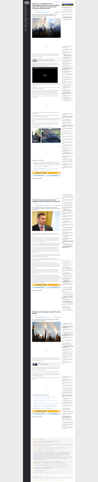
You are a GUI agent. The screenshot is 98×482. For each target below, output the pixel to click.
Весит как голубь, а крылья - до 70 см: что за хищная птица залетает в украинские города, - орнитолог (67, 403)
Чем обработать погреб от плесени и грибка (64, 463)
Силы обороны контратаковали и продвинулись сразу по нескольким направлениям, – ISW (67, 380)
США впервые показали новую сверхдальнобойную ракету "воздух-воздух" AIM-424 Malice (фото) (67, 278)
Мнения (25, 26)
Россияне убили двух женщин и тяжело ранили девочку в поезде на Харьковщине (67, 79)
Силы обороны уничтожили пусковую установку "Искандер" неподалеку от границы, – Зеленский (67, 344)
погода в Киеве (48, 170)
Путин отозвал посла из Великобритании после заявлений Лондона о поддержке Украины (67, 377)
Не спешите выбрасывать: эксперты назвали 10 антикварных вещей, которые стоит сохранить (67, 425)
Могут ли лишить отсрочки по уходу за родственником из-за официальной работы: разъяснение (67, 151)
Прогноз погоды (35, 456)
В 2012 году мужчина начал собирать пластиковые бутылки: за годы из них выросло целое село (67, 63)
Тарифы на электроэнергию (54, 453)
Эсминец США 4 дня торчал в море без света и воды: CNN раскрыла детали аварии (67, 200)
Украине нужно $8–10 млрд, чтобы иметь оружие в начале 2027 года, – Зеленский (67, 93)
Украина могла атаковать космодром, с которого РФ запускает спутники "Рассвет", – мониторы (67, 120)
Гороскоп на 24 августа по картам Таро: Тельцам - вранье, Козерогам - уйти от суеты (67, 140)
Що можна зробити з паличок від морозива (51, 463)
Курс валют (48, 453)
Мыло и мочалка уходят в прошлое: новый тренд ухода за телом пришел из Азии (67, 74)
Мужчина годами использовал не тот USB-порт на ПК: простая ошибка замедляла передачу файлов (67, 442)
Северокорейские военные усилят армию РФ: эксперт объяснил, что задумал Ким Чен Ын (67, 225)
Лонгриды (25, 27)
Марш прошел (36, 166)
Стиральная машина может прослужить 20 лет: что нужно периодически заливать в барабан (66, 307)
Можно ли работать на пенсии (37, 454)
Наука (25, 14)
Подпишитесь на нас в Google (43, 12)
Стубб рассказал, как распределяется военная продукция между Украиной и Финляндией (67, 90)
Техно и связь (26, 15)
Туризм (25, 20)
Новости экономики (36, 453)
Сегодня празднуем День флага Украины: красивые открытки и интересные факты (67, 420)
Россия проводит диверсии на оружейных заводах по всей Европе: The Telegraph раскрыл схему (67, 247)
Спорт (25, 13)
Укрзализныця (43, 454)
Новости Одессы (50, 451)
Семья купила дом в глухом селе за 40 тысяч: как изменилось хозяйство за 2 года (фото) (67, 383)
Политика (25, 9)
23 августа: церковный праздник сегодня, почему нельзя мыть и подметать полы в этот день (67, 428)
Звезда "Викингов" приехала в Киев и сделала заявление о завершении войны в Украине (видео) (67, 210)
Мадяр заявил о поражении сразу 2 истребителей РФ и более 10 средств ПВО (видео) (67, 242)
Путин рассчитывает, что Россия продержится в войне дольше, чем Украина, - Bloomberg (67, 239)
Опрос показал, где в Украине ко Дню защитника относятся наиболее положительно (47, 412)
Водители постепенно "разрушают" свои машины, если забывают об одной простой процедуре (67, 164)
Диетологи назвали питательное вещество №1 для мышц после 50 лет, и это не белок (67, 330)
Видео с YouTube (26, 23)
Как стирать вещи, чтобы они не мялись (38, 467)
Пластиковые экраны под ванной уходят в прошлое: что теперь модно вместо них (67, 414)
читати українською (57, 198)
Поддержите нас (67, 4)
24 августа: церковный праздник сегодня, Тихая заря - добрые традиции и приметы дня (67, 161)
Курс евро (45, 453)
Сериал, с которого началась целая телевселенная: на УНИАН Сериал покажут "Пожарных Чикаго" (67, 216)
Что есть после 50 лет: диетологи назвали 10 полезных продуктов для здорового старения (67, 47)
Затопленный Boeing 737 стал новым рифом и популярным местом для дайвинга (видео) (67, 197)
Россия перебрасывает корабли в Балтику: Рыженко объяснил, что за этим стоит (67, 386)
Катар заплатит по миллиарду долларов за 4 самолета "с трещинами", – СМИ (67, 12)
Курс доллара (41, 453)
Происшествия (26, 18)
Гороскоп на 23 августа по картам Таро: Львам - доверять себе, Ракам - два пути (67, 406)
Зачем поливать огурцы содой (41, 479)
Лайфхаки (34, 461)
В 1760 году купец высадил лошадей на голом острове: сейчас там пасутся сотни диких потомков (67, 236)
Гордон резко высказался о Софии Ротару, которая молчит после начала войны (67, 338)
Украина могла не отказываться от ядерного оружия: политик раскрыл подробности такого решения (67, 207)
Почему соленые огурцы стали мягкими (49, 467)
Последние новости (67, 7)
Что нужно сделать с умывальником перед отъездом (52, 464)
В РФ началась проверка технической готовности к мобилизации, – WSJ (67, 153)
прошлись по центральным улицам (50, 168)
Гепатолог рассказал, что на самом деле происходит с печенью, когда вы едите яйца (68, 304)
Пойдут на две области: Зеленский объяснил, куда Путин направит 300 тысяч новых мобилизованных (67, 346)
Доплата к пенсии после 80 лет (63, 453)
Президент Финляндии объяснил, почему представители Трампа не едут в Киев (67, 117)
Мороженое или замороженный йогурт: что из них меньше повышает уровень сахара (67, 53)
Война (25, 7)
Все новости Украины (36, 170)
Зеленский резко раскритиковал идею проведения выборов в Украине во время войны (67, 297)
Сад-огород (35, 479)
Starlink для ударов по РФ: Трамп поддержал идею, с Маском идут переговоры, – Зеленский (67, 335)
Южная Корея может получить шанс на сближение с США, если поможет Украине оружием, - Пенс (67, 69)
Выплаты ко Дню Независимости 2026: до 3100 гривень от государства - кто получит (67, 129)
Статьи (25, 24)
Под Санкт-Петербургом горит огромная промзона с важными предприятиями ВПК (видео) (67, 409)
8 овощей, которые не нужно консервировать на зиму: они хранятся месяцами (67, 123)
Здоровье (25, 19)
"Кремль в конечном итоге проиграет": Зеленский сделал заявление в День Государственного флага (67, 273)
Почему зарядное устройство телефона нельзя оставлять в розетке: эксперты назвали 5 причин (67, 61)
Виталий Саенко (34, 10)
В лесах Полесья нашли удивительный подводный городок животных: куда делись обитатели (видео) (67, 268)
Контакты (25, 30)
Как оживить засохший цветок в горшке (50, 462)
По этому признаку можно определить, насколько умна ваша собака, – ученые (67, 362)
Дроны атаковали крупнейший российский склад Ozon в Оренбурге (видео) (67, 396)
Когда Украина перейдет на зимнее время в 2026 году (40, 451)
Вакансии (25, 29)
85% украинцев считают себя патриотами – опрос (41, 407)
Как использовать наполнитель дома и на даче (39, 463)
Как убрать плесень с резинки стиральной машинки (63, 462)
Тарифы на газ (70, 453)
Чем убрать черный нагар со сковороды (61, 467)
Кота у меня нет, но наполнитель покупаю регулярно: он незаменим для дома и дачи (67, 359)
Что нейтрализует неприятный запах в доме (39, 464)
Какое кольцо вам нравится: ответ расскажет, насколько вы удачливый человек (67, 143)
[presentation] (44, 144)
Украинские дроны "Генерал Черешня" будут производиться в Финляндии (66, 87)
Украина (25, 8)
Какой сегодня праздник (37, 470)
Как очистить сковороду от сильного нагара (39, 468)
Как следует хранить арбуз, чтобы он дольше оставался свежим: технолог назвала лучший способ (67, 233)
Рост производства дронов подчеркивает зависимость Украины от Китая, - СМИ (67, 222)
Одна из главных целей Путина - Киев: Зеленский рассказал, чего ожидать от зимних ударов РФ (67, 327)
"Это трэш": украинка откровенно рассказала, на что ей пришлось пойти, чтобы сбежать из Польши (67, 219)
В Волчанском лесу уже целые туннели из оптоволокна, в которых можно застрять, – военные (67, 50)
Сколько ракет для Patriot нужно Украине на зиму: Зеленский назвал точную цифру (67, 341)
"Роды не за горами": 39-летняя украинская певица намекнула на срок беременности (67, 290)
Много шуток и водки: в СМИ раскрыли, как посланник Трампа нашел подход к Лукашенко (67, 349)
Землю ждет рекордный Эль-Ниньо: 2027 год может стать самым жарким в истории (67, 284)
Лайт (25, 16)
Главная (25, 6)
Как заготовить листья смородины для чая (38, 462)
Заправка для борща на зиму (47, 477)
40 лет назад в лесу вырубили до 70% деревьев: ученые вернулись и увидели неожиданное (67, 213)
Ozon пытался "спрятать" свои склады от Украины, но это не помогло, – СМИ (67, 15)
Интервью (25, 25)
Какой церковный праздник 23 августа (57, 470)
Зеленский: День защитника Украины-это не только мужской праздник (45, 405)
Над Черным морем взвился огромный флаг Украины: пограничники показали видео (67, 324)
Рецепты (34, 476)
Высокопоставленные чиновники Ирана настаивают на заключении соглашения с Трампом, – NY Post (67, 58)
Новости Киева (42, 170)
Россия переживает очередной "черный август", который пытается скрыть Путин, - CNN (67, 145)
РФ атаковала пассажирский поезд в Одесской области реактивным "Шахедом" (67, 281)
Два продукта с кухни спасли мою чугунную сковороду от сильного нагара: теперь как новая (67, 114)
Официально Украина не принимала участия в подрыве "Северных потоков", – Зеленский (67, 126)
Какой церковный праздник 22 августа (46, 470)
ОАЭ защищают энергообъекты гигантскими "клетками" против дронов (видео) (67, 393)
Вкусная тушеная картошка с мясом (38, 477)
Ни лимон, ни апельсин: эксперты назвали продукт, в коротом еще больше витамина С (67, 82)
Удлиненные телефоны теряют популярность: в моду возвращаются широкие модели (67, 230)
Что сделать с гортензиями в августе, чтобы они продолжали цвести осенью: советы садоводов (67, 71)
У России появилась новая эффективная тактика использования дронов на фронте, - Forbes (67, 417)
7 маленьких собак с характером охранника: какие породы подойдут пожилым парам (67, 357)
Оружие (25, 17)
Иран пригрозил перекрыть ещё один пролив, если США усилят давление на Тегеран (67, 270)
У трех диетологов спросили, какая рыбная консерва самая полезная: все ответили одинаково (67, 156)
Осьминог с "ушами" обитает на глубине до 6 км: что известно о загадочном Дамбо (67, 134)
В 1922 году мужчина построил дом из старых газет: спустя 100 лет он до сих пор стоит (67, 137)
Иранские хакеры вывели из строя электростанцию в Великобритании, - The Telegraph (67, 167)
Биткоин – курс (48, 454)
